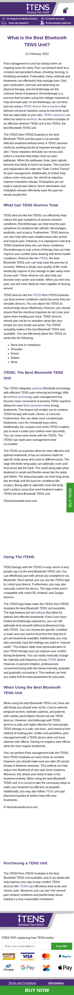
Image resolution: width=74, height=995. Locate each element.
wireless (31, 119)
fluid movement (33, 405)
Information (56, 983)
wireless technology (19, 396)
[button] (6, 8)
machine (55, 106)
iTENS (43, 258)
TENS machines (54, 114)
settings (40, 612)
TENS (50, 791)
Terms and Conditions (22, 983)
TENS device (32, 106)
